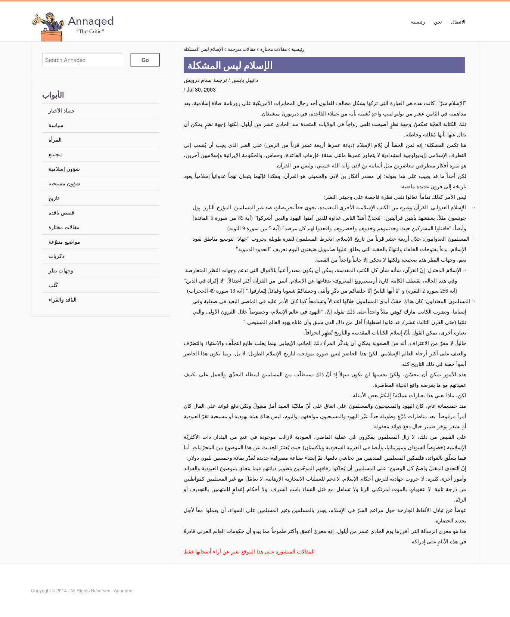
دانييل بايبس (244, 79)
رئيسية (418, 21)
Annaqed (115, 26)
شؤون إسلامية (64, 168)
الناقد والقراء (63, 299)
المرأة (55, 139)
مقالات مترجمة (241, 49)
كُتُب (53, 285)
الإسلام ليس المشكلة (203, 49)
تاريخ (54, 197)
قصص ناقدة (61, 212)
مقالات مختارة (64, 227)
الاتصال (458, 21)
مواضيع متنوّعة (64, 241)
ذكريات (56, 255)
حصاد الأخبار (62, 110)
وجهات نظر (61, 270)
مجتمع (55, 154)
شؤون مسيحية (64, 183)
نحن (438, 21)
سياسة (56, 125)
